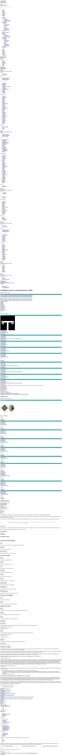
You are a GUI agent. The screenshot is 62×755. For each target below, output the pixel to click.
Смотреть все (2, 66)
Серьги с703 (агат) (3, 466)
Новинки (5, 19)
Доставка (20, 394)
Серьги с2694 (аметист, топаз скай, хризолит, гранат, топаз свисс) (11, 338)
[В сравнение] (6, 334)
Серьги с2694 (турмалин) (4, 376)
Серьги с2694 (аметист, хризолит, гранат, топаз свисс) (9, 365)
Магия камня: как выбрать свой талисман (7, 695)
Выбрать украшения (4, 5)
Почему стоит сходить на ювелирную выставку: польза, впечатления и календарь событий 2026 (16, 698)
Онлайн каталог (7, 20)
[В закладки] (5, 334)
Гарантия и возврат (25, 394)
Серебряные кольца (5, 725)
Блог (5, 27)
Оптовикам (4, 46)
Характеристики (8, 394)
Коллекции (4, 37)
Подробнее (16, 393)
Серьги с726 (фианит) (4, 415)
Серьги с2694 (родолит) (4, 356)
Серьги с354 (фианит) (4, 485)
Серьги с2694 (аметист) (4, 332)
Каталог (4, 18)
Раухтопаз (5, 387)
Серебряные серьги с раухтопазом (8, 686)
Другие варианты (3, 310)
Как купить (6, 25)
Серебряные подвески (6, 727)
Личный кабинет (5, 733)
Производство (4, 714)
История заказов (5, 734)
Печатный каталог (7, 36)
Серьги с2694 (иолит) (4, 344)
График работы (6, 29)
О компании (4, 22)
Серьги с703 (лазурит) (4, 442)
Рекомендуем (3, 394)
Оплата (5, 26)
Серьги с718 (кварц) (3, 424)
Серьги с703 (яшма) (3, 433)
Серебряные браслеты (6, 728)
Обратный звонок (3, 2)
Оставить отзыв (3, 534)
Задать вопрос (2, 334)
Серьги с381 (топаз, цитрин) (5, 475)
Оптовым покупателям (6, 722)
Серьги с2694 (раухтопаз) (4, 350)
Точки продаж (6, 44)
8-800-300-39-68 (3, 1)
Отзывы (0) (13, 394)
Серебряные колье (5, 729)
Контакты (4, 47)
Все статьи (2, 689)
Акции (3, 33)
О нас (5, 23)
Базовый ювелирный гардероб (5, 691)
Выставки (6, 43)
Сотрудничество (7, 24)
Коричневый (5, 388)
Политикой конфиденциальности (31, 753)
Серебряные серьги (5, 726)
